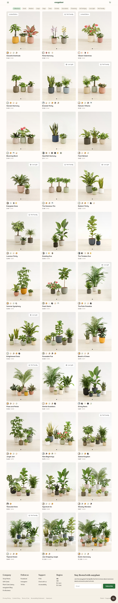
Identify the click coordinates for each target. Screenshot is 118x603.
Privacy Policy (7, 598)
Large (38, 8)
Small (24, 8)
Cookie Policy (16, 598)
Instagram (24, 581)
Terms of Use (25, 598)
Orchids (57, 8)
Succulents (65, 8)
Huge (44, 8)
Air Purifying (83, 8)
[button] (7, 53)
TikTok (23, 584)
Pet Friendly (101, 8)
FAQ (40, 578)
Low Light (92, 8)
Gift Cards (6, 581)
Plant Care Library (8, 584)
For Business (7, 590)
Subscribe (109, 586)
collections (17, 8)
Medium (31, 8)
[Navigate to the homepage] (59, 2)
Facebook (24, 578)
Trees (50, 8)
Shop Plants (6, 578)
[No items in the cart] (110, 2)
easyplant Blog (7, 587)
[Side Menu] (7, 2)
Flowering (74, 8)
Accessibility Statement (37, 598)
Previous (5, 31)
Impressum (49, 598)
